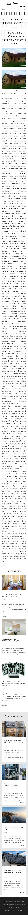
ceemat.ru (17, 901)
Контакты (12, 910)
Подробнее (4, 616)
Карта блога (20, 910)
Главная (7, 910)
